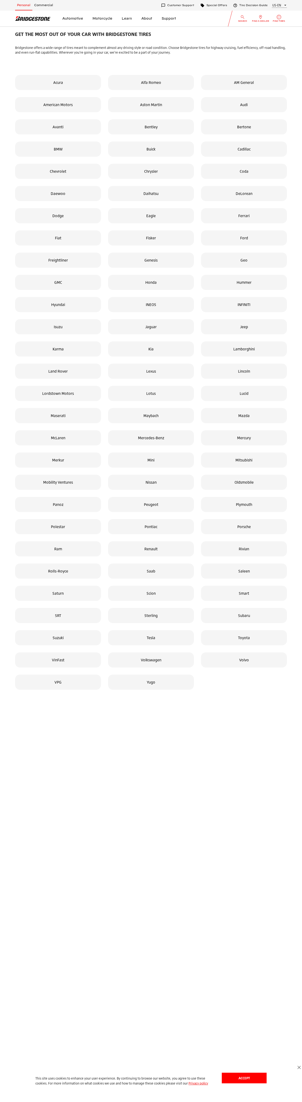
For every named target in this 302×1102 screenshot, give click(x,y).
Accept (244, 1078)
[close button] (299, 1067)
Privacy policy (198, 1083)
